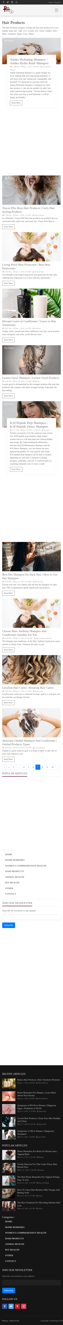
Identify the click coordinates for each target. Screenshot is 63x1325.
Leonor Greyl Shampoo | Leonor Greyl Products (30, 377)
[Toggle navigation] (56, 10)
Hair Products (9, 41)
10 (52, 767)
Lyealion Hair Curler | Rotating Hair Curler (28, 687)
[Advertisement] (31, 143)
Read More (16, 103)
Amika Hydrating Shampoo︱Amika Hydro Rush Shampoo (29, 61)
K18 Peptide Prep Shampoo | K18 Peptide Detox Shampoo (29, 424)
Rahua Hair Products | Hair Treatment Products (38, 1080)
